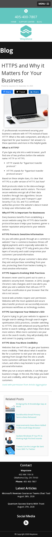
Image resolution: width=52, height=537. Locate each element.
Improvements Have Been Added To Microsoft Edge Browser (31, 426)
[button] (44, 3)
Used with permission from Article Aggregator (24, 384)
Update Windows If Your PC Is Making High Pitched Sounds (29, 437)
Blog (39, 21)
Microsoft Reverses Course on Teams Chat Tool (26, 493)
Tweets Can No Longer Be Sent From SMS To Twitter (30, 447)
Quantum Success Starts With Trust (26, 503)
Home (13, 21)
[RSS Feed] (26, 11)
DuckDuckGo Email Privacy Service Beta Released (28, 415)
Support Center (26, 21)
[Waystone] (26, 32)
